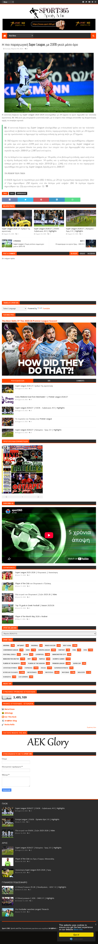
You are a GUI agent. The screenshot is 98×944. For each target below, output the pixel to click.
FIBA (74, 650)
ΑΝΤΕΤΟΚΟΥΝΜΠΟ (10, 668)
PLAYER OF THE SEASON (36, 663)
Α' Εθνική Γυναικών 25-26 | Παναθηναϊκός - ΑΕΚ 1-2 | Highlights (40, 887)
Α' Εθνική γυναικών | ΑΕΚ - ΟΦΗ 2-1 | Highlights (34, 898)
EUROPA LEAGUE (44, 650)
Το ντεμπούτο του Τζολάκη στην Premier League (33, 419)
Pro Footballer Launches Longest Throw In (32, 909)
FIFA (85, 650)
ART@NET (20, 645)
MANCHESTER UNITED (11, 659)
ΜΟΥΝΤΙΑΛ (49, 672)
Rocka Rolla (9, 725)
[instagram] (95, 2)
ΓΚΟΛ (12, 193)
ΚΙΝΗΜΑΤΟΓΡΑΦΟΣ (61, 668)
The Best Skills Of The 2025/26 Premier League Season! (29, 321)
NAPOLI (42, 659)
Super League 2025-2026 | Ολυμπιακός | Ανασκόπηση (36, 572)
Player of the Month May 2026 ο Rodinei (31, 616)
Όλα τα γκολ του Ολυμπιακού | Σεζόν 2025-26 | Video (36, 594)
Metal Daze (10, 709)
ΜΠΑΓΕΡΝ (81, 672)
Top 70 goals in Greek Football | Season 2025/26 (34, 605)
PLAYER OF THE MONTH (11, 663)
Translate (46, 308)
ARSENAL (6, 645)
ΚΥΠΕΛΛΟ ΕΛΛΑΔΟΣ (10, 672)
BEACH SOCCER (50, 645)
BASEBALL (34, 645)
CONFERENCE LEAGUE (10, 650)
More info (78, 929)
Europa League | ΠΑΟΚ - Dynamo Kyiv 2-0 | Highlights (37, 819)
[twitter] (86, 2)
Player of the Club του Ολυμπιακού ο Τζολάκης (33, 583)
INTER (25, 654)
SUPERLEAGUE (21, 193)
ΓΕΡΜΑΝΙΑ (28, 668)
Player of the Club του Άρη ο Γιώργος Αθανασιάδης (34, 859)
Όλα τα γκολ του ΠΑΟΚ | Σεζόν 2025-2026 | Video (35, 831)
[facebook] (83, 2)
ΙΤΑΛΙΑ (43, 668)
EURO (28, 650)
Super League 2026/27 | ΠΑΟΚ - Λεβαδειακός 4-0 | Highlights (47, 230)
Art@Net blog (11, 721)
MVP (29, 659)
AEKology (9, 713)
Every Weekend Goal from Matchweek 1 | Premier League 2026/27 (41, 397)
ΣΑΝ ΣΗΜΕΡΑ (23, 677)
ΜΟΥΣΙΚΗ (65, 672)
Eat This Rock (10, 717)
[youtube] (89, 2)
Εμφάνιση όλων (91, 727)
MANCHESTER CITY (59, 654)
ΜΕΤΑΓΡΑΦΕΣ (32, 672)
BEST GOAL (67, 645)
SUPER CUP (77, 663)
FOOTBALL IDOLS (9, 654)
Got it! (76, 934)
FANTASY (61, 650)
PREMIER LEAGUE (58, 663)
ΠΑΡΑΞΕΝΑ (7, 677)
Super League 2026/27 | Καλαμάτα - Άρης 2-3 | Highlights (80, 230)
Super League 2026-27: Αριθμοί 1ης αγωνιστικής (16, 230)
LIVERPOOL (40, 654)
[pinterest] (92, 2)
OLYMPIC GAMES (58, 659)
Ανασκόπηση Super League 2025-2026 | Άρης (33, 870)
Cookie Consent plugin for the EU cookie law (76, 939)
